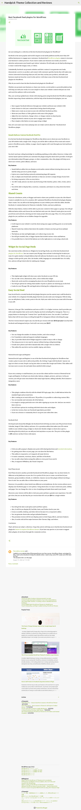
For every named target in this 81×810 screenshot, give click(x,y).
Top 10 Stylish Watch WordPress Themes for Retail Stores (37, 604)
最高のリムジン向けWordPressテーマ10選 (32, 796)
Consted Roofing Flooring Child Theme (32, 710)
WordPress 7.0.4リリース (28, 773)
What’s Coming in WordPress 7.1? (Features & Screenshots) (38, 784)
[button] (9, 22)
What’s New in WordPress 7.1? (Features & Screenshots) (36, 780)
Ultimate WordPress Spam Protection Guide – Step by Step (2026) (39, 786)
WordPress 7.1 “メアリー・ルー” (30, 768)
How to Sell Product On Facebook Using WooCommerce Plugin (38, 681)
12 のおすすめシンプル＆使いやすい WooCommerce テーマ (37, 802)
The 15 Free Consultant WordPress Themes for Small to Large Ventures (40, 655)
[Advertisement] (40, 580)
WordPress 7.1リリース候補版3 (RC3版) (32, 771)
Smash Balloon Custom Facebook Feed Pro (24, 135)
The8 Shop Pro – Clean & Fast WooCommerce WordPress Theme (39, 702)
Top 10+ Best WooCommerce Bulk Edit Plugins (34, 708)
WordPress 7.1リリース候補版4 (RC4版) (32, 770)
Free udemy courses (19, 551)
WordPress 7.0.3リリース (28, 775)
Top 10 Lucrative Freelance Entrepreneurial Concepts (36, 598)
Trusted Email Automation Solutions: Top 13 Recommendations (39, 600)
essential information (65, 449)
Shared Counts (15, 193)
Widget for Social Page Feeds (22, 247)
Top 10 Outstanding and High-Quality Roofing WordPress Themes (40, 606)
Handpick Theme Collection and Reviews (28, 2)
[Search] (54, 3)
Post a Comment (13, 563)
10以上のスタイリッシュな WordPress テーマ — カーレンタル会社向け (40, 801)
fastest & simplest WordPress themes (27, 529)
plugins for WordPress (15, 253)
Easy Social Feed (16, 290)
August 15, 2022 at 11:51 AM (21, 560)
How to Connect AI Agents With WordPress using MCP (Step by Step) (40, 787)
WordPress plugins (54, 58)
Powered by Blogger (41, 808)
